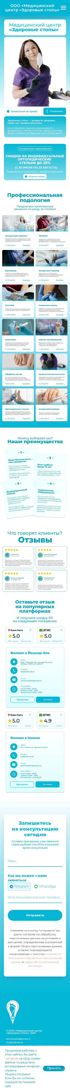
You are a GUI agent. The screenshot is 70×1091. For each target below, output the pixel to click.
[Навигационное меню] (63, 8)
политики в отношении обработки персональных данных (35, 958)
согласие (12, 1058)
